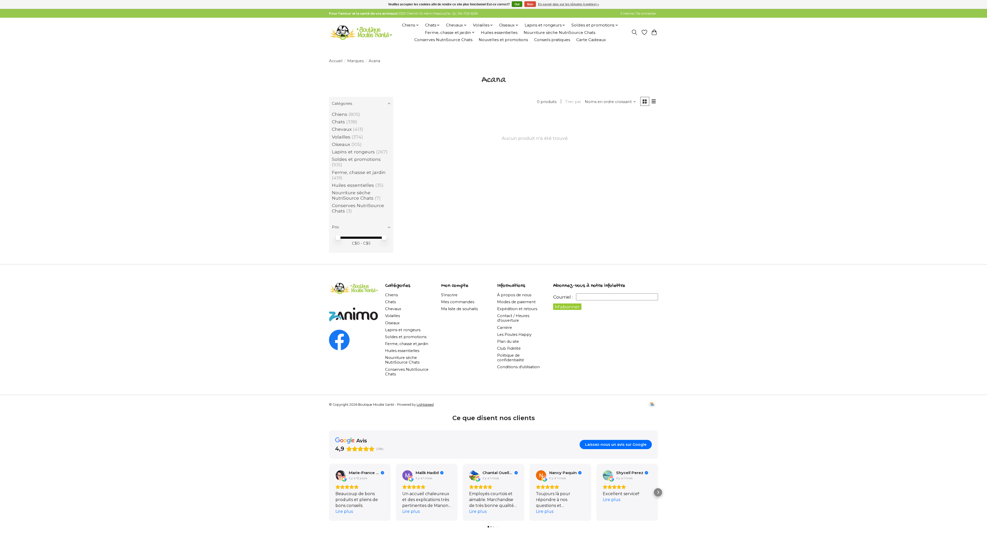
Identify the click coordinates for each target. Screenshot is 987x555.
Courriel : (563, 297)
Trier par (573, 101)
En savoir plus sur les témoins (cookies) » (568, 4)
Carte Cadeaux (591, 39)
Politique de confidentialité (510, 357)
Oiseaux (341, 144)
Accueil (335, 61)
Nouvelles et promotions (503, 39)
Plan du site (508, 341)
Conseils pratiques (552, 39)
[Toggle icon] (634, 32)
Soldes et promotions (356, 159)
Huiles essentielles (499, 32)
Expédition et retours (517, 309)
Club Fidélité (509, 348)
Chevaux (342, 129)
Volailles (341, 137)
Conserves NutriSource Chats (443, 39)
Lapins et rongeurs (353, 151)
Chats (338, 121)
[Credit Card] (652, 404)
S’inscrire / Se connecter (638, 13)
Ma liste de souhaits (459, 309)
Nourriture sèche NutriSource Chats (559, 32)
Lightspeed (425, 404)
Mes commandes (457, 302)
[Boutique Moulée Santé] (360, 32)
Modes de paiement (516, 302)
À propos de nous (514, 295)
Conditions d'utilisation (518, 367)
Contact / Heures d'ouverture (513, 318)
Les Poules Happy (514, 334)
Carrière (504, 327)
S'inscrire (449, 295)
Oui (517, 4)
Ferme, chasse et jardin (359, 172)
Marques (355, 61)
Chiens (339, 114)
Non (530, 4)
